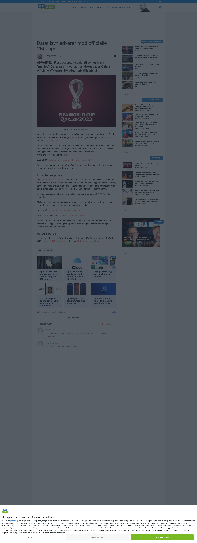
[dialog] (98, 524)
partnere (13, 520)
